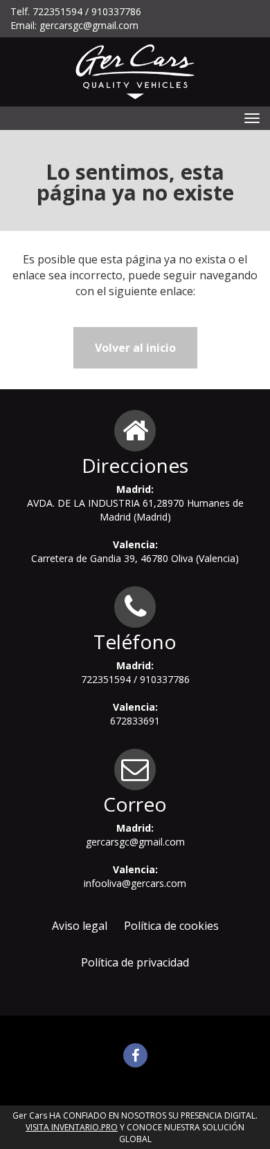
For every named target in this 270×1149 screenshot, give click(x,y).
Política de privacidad (135, 962)
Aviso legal (79, 925)
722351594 (57, 11)
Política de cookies (171, 925)
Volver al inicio (135, 347)
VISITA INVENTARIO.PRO (72, 1127)
